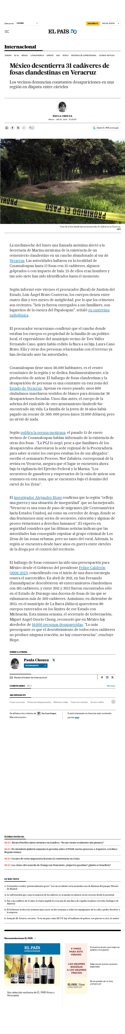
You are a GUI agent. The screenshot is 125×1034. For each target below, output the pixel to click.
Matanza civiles (61, 702)
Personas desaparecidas (39, 702)
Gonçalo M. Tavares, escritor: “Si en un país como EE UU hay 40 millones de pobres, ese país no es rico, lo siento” (63, 918)
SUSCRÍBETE (93, 23)
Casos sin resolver (79, 702)
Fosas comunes (17, 702)
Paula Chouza (62, 116)
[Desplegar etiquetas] (113, 702)
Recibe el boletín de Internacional (30, 677)
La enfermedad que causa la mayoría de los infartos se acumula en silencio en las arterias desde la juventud (60, 895)
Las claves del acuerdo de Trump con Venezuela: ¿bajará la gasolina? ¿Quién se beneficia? (61, 865)
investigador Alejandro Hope (38, 497)
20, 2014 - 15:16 (66, 119)
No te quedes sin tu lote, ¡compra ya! (101, 982)
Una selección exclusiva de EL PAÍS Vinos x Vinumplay (31, 994)
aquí (77, 717)
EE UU (16, 55)
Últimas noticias (107, 55)
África (65, 55)
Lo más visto (11, 879)
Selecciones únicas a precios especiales (103, 965)
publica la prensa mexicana (43, 432)
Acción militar (97, 702)
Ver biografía (32, 665)
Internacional (20, 47)
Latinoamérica (37, 55)
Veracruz (17, 260)
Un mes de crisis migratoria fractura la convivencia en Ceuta (46, 858)
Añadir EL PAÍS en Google (107, 128)
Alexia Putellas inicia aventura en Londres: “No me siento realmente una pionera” (58, 842)
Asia (58, 55)
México (24, 55)
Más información (18, 717)
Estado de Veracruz (26, 388)
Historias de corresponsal (84, 55)
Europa (8, 55)
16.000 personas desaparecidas (57, 624)
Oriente (50, 55)
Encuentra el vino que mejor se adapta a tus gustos (105, 948)
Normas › (111, 686)
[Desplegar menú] (7, 31)
